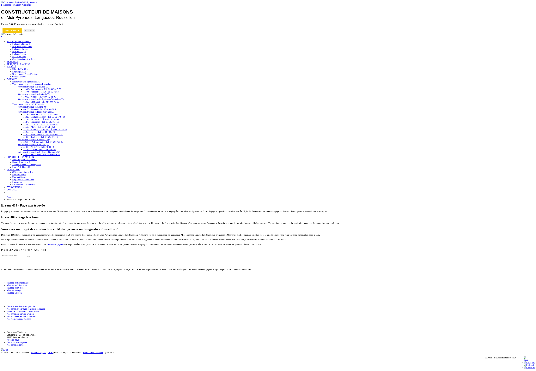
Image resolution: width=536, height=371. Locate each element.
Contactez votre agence (17, 342)
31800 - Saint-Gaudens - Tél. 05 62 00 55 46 (43, 134)
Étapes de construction (22, 162)
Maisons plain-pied (15, 288)
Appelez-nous (13, 340)
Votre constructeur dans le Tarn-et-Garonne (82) (39, 152)
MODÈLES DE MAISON (19, 41)
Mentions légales (38, 352)
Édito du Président (20, 69)
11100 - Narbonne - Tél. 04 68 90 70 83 (41, 92)
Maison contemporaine (22, 46)
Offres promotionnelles (22, 172)
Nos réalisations (19, 56)
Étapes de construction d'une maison (23, 311)
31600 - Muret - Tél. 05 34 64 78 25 (39, 127)
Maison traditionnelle (21, 44)
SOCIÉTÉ (11, 66)
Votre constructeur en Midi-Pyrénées (28, 104)
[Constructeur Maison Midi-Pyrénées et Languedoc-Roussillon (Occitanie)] (21, 5)
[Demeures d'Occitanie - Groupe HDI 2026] (4, 349)
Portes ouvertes (19, 174)
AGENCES (12, 79)
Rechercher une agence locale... (26, 82)
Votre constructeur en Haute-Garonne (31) (36, 112)
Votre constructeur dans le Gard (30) (34, 94)
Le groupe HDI (19, 71)
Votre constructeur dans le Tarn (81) (33, 144)
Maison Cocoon (19, 54)
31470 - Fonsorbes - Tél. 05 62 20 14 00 (41, 122)
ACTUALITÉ (13, 169)
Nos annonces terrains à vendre (20, 314)
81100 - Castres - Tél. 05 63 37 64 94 (39, 149)
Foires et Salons (19, 177)
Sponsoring (17, 182)
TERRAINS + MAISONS (18, 64)
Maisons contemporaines (17, 283)
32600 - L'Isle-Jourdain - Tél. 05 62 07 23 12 (43, 142)
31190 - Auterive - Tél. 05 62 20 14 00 (40, 114)
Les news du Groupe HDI (23, 184)
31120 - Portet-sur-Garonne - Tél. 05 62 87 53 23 (45, 129)
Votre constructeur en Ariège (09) (32, 107)
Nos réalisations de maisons (19, 319)
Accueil (10, 197)
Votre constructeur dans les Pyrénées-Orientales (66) (41, 99)
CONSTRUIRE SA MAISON (20, 157)
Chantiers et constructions (23, 59)
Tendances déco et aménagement (26, 164)
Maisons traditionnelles (17, 285)
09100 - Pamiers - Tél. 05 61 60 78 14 (40, 109)
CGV (50, 352)
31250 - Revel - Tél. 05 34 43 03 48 (39, 132)
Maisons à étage (14, 290)
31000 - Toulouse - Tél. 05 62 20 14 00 (40, 137)
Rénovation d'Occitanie (93, 352)
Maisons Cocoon (14, 293)
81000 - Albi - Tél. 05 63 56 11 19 (38, 147)
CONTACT (29, 30)
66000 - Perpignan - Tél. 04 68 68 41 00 (41, 102)
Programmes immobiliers (23, 179)
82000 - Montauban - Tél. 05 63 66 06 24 (41, 154)
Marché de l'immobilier (22, 167)
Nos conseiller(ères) (15, 345)
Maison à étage (19, 51)
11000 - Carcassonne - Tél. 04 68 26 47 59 (42, 89)
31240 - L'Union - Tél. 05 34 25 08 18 (40, 124)
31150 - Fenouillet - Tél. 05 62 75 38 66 (41, 119)
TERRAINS (12, 61)
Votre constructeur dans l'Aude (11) (33, 87)
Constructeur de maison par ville (21, 306)
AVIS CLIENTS (14, 187)
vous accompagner (54, 244)
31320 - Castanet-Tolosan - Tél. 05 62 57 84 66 (44, 117)
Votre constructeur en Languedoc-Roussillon (32, 84)
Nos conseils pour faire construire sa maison (26, 309)
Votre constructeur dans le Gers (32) (34, 139)
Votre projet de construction (24, 159)
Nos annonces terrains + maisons (21, 316)
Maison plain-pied (20, 49)
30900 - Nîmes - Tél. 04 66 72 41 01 (39, 97)
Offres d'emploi (19, 76)
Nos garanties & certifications (25, 74)
